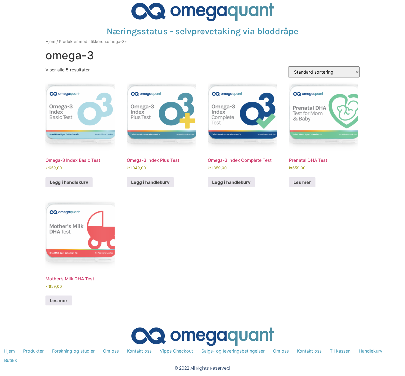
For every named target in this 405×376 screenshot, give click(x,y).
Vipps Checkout (176, 351)
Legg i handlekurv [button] (69, 182)
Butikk (10, 360)
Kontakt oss (139, 351)
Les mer (302, 182)
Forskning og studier (73, 351)
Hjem (50, 41)
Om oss (111, 351)
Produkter (33, 351)
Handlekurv (370, 351)
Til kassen (340, 351)
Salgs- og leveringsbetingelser (233, 351)
